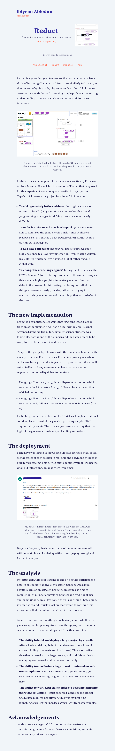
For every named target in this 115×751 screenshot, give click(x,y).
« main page (23, 15)
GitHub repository (46, 41)
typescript (40, 65)
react (55, 65)
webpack (68, 65)
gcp (80, 65)
